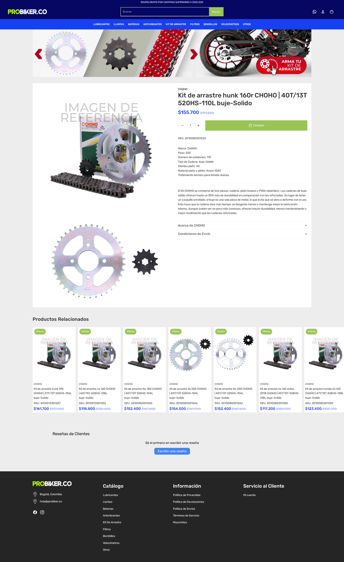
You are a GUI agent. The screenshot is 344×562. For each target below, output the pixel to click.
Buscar (216, 11)
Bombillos (109, 536)
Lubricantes (110, 495)
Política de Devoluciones (188, 502)
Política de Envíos (184, 508)
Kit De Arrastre (112, 522)
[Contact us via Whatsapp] (314, 11)
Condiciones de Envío (194, 234)
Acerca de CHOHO (191, 225)
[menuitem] (101, 24)
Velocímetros (111, 543)
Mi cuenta (249, 495)
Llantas (107, 502)
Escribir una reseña (172, 451)
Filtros (107, 529)
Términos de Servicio (186, 515)
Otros (106, 549)
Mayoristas (180, 522)
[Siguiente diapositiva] (307, 369)
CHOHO (182, 89)
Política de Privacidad (186, 495)
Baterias (108, 508)
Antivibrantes (111, 515)
